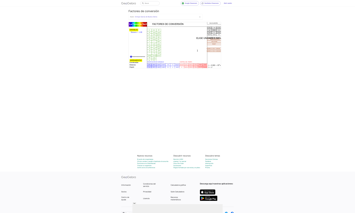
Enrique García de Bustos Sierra (146, 17)
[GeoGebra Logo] (128, 3)
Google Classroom (191, 3)
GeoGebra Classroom (211, 3)
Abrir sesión (228, 3)
